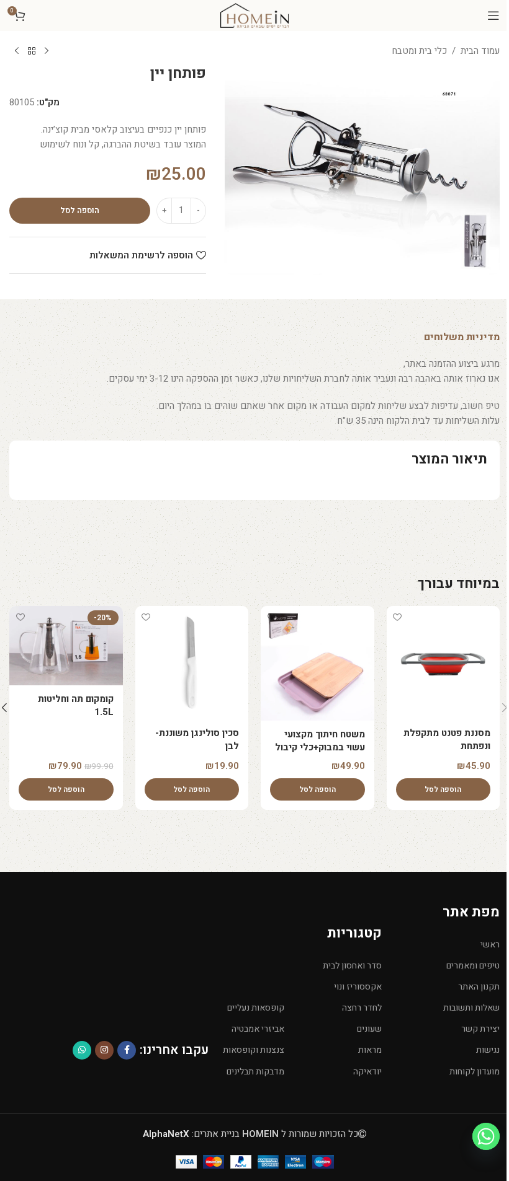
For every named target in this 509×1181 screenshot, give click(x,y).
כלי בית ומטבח (419, 51)
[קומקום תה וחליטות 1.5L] (66, 645)
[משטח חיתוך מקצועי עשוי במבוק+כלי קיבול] (317, 663)
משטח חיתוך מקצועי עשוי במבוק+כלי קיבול (320, 740)
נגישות (488, 1049)
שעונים (369, 1028)
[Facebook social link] (126, 1050)
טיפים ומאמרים (473, 965)
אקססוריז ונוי (357, 986)
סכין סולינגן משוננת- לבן (197, 739)
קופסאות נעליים (255, 1007)
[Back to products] (31, 51)
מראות (369, 1049)
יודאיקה (367, 1071)
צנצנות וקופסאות (253, 1049)
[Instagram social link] (104, 1050)
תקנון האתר (479, 986)
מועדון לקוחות (474, 1071)
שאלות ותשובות (471, 1007)
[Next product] (16, 51)
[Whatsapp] (486, 1136)
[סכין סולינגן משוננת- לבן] (192, 662)
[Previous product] (46, 51)
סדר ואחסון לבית (352, 965)
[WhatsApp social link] (82, 1050)
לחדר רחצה (361, 1007)
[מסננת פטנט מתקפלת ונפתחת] (443, 662)
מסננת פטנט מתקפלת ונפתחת (446, 739)
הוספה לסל (79, 210)
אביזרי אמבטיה (258, 1028)
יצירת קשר (480, 1028)
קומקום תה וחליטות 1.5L (76, 705)
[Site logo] (254, 15)
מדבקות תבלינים (255, 1071)
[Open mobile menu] (493, 15)
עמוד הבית (480, 51)
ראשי (490, 944)
